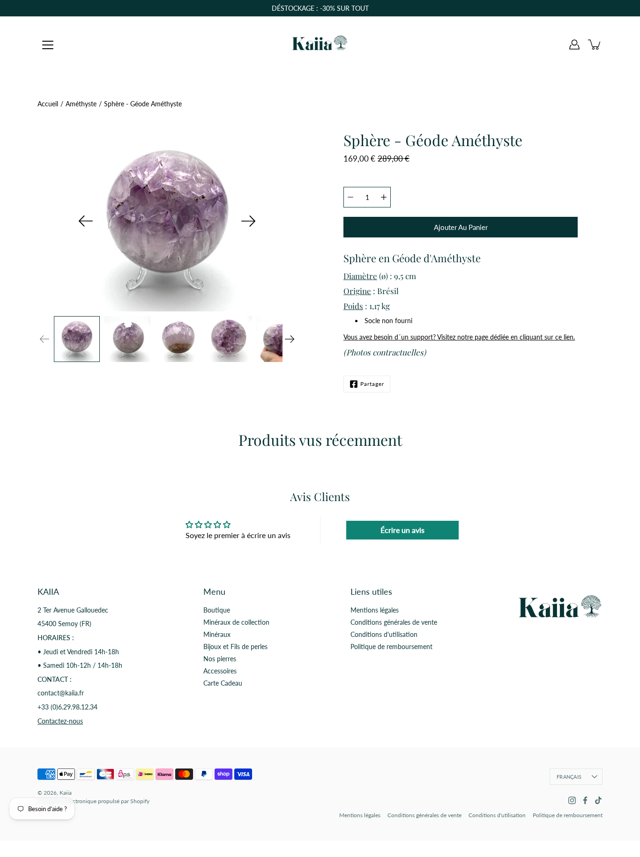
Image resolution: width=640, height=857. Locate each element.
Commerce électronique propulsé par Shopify (93, 801)
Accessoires (220, 671)
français (569, 777)
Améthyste (81, 104)
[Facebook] (585, 800)
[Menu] (47, 45)
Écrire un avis (402, 529)
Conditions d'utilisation (383, 634)
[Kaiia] (320, 44)
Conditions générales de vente (393, 622)
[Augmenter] (384, 197)
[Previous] (85, 221)
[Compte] (574, 44)
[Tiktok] (598, 800)
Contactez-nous (60, 721)
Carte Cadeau (222, 683)
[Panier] (595, 44)
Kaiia (66, 792)
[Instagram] (572, 800)
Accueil (47, 104)
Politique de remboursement (391, 646)
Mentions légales (374, 610)
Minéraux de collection (236, 622)
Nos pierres (219, 659)
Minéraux (217, 634)
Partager (372, 383)
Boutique (216, 610)
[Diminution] (350, 197)
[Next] (248, 221)
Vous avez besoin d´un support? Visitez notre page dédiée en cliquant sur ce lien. (459, 337)
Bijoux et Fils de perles (235, 646)
